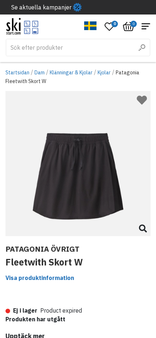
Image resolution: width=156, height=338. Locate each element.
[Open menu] (145, 26)
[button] (90, 26)
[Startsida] (22, 26)
